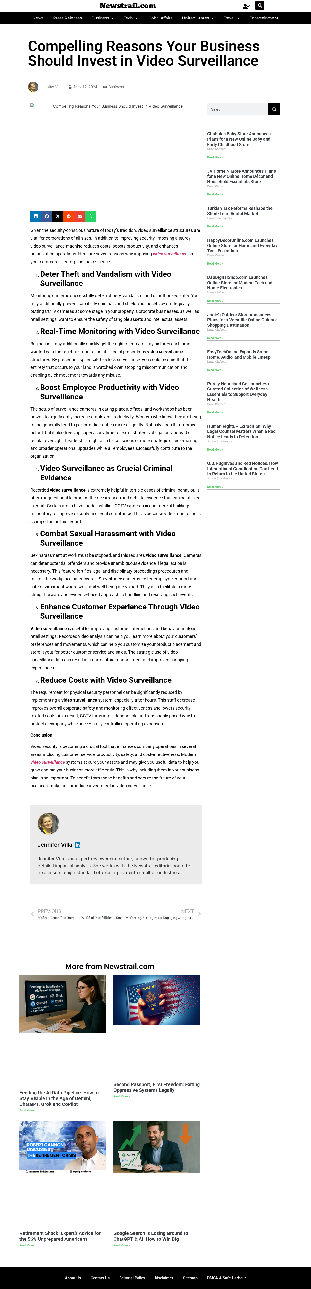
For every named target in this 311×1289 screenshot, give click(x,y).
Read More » (215, 157)
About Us (73, 1278)
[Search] (274, 109)
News (38, 18)
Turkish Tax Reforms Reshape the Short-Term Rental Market (240, 211)
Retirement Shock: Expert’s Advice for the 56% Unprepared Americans (60, 1236)
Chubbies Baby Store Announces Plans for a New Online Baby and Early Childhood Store (239, 139)
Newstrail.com (128, 5)
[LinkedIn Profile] (77, 845)
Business (100, 18)
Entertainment (264, 18)
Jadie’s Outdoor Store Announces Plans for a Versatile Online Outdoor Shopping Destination (242, 320)
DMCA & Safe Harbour (226, 1278)
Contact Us (100, 1278)
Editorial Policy (132, 1278)
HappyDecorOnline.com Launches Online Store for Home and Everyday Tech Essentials (242, 245)
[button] (259, 5)
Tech (128, 18)
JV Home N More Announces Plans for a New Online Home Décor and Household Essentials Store (241, 176)
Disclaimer (164, 1278)
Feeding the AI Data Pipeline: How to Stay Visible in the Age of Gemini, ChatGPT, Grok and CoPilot (59, 1098)
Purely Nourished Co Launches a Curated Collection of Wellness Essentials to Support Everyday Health (239, 391)
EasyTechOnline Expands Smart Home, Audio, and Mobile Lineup (239, 354)
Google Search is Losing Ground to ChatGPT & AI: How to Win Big (150, 1236)
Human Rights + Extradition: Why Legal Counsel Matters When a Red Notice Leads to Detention (241, 431)
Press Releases (67, 18)
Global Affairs (159, 18)
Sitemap (190, 1278)
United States (195, 18)
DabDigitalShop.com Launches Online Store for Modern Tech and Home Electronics (239, 282)
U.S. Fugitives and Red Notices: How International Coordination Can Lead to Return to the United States (242, 468)
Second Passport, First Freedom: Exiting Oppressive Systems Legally (156, 1087)
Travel (229, 18)
